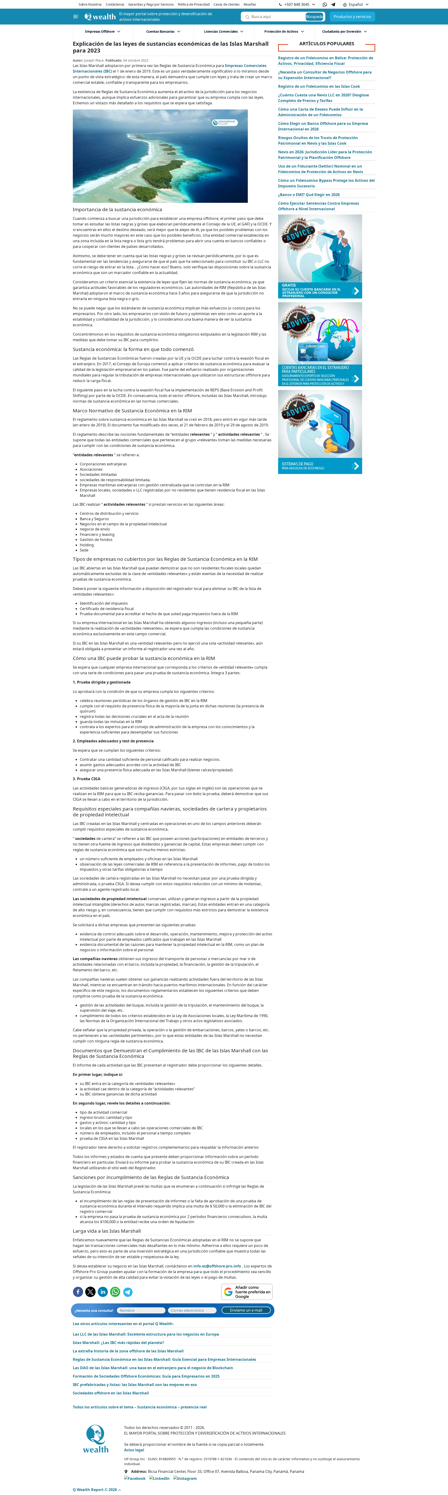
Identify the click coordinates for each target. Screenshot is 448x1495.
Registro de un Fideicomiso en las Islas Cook (319, 86)
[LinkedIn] (159, 1478)
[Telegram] (333, 4)
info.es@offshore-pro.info (217, 1266)
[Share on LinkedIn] (103, 1292)
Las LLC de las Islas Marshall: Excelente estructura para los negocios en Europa (146, 1334)
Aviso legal (134, 1450)
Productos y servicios (352, 16)
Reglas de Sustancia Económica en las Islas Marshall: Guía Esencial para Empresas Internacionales (164, 1359)
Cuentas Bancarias (160, 31)
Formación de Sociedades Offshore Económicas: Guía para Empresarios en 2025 (146, 1376)
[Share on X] (90, 1292)
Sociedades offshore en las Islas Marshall (111, 1393)
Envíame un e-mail (246, 1310)
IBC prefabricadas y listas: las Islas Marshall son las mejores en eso (135, 1384)
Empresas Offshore (100, 31)
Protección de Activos (281, 31)
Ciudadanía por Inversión (341, 31)
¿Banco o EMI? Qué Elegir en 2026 (309, 194)
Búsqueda (314, 16)
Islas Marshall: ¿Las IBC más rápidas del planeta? (118, 1342)
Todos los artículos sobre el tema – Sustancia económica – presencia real (140, 1407)
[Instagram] (185, 1478)
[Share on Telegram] (127, 1292)
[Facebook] (135, 1478)
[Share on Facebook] (78, 1292)
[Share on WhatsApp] (115, 1292)
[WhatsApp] (325, 4)
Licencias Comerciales (221, 31)
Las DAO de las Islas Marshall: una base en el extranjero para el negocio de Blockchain (153, 1367)
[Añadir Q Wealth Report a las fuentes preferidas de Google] (247, 1292)
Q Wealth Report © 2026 (95, 1489)
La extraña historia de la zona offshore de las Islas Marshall (128, 1351)
